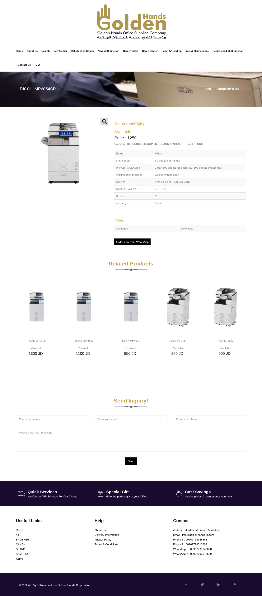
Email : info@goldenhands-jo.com (193, 534)
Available (36, 347)
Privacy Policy (103, 539)
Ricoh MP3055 (178, 340)
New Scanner (150, 51)
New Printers (130, 51)
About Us (32, 51)
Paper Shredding (171, 51)
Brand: (190, 143)
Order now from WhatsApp (132, 241)
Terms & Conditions (106, 544)
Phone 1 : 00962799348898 (190, 539)
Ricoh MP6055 (37, 340)
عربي (37, 64)
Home (19, 51)
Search (45, 51)
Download (187, 228)
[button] (104, 121)
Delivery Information (107, 534)
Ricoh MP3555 (225, 340)
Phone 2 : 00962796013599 (190, 544)
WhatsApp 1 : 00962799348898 (192, 549)
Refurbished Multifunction (228, 51)
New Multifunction (108, 51)
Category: (120, 143)
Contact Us (24, 64)
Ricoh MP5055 (84, 340)
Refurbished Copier (82, 51)
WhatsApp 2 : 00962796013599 (192, 553)
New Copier (60, 51)
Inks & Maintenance (197, 51)
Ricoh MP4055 (131, 340)
